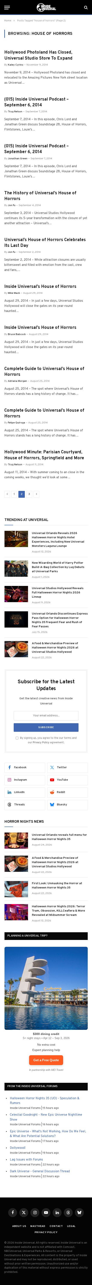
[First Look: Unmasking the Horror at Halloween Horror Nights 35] (16, 889)
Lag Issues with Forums (26, 1160)
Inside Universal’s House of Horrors (40, 287)
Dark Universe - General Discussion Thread (40, 1171)
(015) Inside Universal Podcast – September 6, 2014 (36, 102)
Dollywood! (17, 1148)
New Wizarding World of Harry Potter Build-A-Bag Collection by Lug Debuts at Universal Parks (58, 567)
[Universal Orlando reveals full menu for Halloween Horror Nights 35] (16, 841)
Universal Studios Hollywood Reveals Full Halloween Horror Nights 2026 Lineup (57, 593)
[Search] (85, 7)
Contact (56, 1226)
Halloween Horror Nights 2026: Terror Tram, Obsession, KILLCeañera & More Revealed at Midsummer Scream (58, 911)
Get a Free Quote (46, 1060)
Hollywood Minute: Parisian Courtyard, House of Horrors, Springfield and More (44, 455)
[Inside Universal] (45, 7)
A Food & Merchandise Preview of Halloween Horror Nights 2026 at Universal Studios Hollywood (55, 648)
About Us (19, 1226)
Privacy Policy (41, 742)
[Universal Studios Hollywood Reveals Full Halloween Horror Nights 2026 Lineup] (16, 594)
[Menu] (7, 7)
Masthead (37, 1226)
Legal (71, 1226)
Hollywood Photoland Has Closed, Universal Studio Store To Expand (38, 55)
